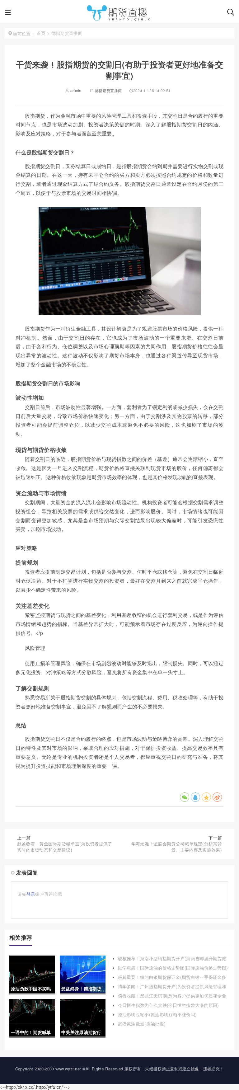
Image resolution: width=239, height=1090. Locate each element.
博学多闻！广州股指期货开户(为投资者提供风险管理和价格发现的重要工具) (172, 989)
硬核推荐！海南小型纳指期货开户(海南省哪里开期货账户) (172, 961)
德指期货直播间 (108, 90)
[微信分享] (184, 797)
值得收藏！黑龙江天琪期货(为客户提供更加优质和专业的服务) (172, 999)
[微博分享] (217, 797)
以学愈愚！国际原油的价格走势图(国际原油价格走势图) (173, 968)
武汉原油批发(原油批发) (142, 1024)
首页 (41, 33)
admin (75, 90)
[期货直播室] (119, 14)
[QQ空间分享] (206, 797)
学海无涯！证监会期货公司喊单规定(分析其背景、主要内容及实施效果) (176, 846)
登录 (30, 894)
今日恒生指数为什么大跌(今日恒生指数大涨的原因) (168, 1005)
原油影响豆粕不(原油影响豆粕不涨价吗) (157, 1014)
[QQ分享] (195, 797)
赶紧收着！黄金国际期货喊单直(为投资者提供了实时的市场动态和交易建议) (64, 846)
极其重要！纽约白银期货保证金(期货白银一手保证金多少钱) (172, 980)
